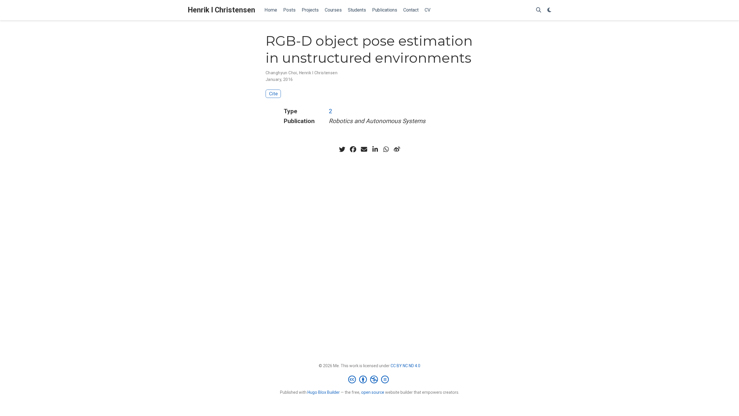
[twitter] (342, 149)
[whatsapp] (386, 149)
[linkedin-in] (375, 149)
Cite (273, 93)
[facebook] (353, 149)
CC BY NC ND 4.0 (405, 365)
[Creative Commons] (369, 379)
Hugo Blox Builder (323, 392)
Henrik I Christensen (221, 10)
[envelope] (364, 149)
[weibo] (397, 149)
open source (372, 392)
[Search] (538, 10)
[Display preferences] (549, 10)
